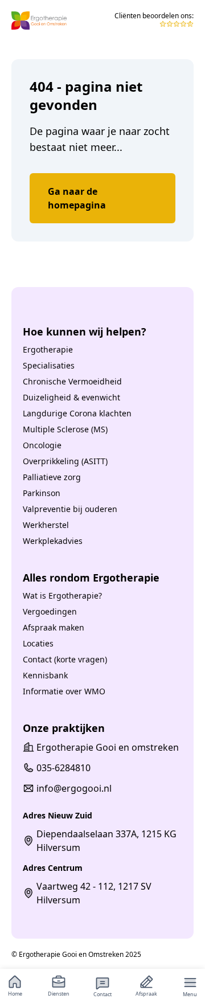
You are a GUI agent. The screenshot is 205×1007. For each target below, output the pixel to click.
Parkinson (41, 493)
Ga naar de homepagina (77, 198)
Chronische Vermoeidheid (72, 381)
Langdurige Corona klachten (77, 413)
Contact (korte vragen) (65, 659)
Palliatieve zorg (52, 477)
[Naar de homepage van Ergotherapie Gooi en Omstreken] (39, 20)
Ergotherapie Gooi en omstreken (107, 747)
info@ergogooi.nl (74, 788)
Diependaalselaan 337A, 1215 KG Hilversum (106, 841)
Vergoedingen (50, 611)
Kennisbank (45, 675)
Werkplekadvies (53, 540)
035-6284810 (63, 768)
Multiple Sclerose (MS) (65, 429)
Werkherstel (46, 524)
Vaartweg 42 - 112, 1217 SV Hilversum (93, 893)
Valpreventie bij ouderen (70, 509)
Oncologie (42, 445)
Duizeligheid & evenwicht (71, 397)
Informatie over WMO (64, 691)
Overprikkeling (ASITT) (65, 461)
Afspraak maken (53, 627)
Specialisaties (49, 365)
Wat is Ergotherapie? (62, 595)
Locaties (38, 643)
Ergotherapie (48, 349)
